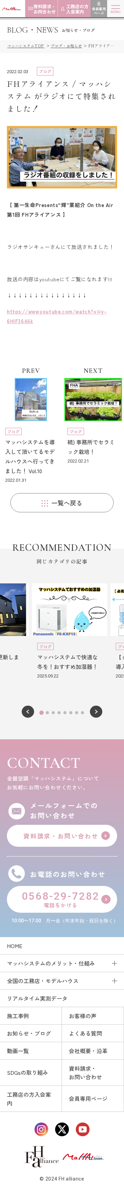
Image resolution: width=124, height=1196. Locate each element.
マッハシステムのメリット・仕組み (51, 963)
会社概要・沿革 (88, 1051)
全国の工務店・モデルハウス (43, 981)
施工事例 (18, 1016)
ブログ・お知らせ (66, 45)
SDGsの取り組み (27, 1072)
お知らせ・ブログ (29, 1033)
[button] (28, 712)
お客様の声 (82, 1016)
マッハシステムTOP (26, 45)
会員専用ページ (88, 1098)
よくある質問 (85, 1033)
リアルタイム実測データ (37, 998)
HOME (14, 946)
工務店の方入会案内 (29, 1098)
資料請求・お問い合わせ (85, 1072)
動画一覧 (18, 1051)
